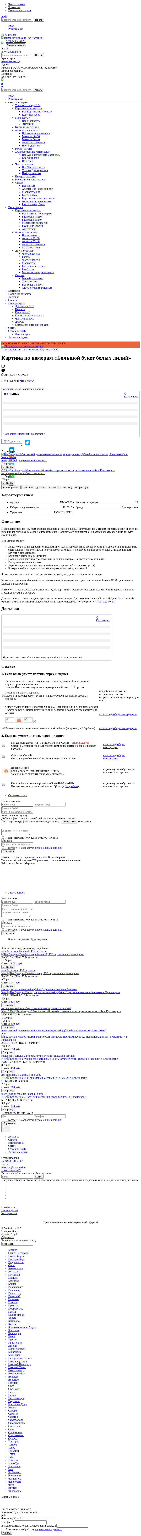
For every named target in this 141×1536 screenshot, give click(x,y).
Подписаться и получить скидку (23, 346)
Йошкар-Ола (15, 1308)
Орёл (11, 1385)
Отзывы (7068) (17, 330)
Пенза (11, 1392)
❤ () (4, 16)
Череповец (14, 1481)
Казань (12, 1311)
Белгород (13, 1280)
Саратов (13, 1416)
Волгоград (14, 1293)
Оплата (12, 300)
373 (15, 1001)
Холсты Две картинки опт (37, 188)
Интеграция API (11, 1170)
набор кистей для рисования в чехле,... (24, 460)
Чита (11, 1484)
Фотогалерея (22, 334)
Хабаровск (14, 1472)
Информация (16, 303)
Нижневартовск (17, 1361)
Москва (12, 1249)
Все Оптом (28, 185)
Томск (11, 1453)
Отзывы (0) (66, 487)
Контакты (14, 7)
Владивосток (16, 1262)
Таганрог (13, 1441)
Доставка (13, 296)
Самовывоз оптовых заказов (31, 324)
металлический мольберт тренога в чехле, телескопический (36, 1008)
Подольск (14, 1401)
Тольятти (13, 1450)
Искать (38, 20)
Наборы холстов (31, 173)
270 (15, 1106)
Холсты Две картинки (35, 170)
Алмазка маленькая (33, 142)
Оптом (20, 182)
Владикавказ (15, 1286)
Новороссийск (16, 1373)
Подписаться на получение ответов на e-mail (32, 837)
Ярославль (14, 1490)
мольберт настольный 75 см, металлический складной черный (38, 1055)
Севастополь (15, 1419)
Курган (12, 1339)
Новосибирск (16, 1256)
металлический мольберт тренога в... (23, 473)
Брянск (12, 1283)
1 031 (16, 963)
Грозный (13, 1382)
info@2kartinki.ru (11, 51)
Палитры (27, 161)
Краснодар (14, 1333)
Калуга (12, 1317)
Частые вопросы (24, 318)
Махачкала (14, 1351)
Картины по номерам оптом (38, 198)
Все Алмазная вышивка (36, 133)
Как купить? (22, 312)
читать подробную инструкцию (118, 714)
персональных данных (48, 847)
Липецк (12, 1345)
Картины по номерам (28, 108)
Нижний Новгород (19, 1364)
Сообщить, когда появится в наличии (23, 389)
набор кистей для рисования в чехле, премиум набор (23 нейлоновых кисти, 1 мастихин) (53, 1030)
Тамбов (12, 1444)
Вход (11, 25)
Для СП (19, 321)
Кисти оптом (29, 195)
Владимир (14, 1290)
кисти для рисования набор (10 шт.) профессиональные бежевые (39, 989)
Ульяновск (14, 1466)
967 (15, 982)
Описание (28, 487)
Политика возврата (19, 10)
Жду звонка (9, 1123)
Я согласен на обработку (34, 847)
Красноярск (15, 1342)
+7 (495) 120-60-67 (103, 601)
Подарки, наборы (25, 176)
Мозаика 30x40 (31, 139)
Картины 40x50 (31, 114)
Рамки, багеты (23, 148)
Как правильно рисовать (29, 315)
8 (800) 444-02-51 (16, 41)
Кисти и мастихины (27, 127)
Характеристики (11, 487)
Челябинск (14, 1478)
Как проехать (9, 1213)
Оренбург (14, 1388)
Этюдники (28, 123)
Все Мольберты (31, 120)
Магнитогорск (16, 1348)
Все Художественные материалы (41, 154)
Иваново (13, 1299)
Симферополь (16, 1422)
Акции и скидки (18, 337)
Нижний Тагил (17, 1367)
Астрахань (14, 1271)
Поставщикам (9, 1210)
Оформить (7, 1237)
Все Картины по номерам (37, 111)
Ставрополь (15, 1432)
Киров (12, 1324)
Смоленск (14, 1426)
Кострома (13, 1330)
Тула (11, 1456)
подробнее (72, 786)
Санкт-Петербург (18, 1252)
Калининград (16, 1314)
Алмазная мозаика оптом (36, 201)
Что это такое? (16, 4)
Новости (20, 309)
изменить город (10, 61)
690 (15, 1023)
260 (15, 1087)
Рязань (12, 1407)
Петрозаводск (16, 1398)
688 (15, 1049)
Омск (11, 1265)
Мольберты (22, 117)
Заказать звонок (15, 45)
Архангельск (15, 1268)
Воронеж (13, 1379)
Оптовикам (8, 1207)
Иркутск (13, 1305)
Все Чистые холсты (33, 167)
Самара (12, 1410)
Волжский (14, 1296)
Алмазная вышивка (27, 130)
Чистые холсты (24, 164)
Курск (11, 1336)
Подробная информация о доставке (24, 433)
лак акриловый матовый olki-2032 (21, 1074)
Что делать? (27, 380)
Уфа (10, 1469)
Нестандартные (31, 145)
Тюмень (13, 1460)
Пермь (12, 1395)
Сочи (11, 1429)
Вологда (13, 1376)
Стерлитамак (16, 1435)
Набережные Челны (20, 1358)
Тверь (11, 1447)
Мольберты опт (31, 191)
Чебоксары (14, 1475)
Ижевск (12, 1302)
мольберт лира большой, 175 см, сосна (23, 951)
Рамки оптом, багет (33, 204)
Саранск (13, 1413)
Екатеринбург (16, 1259)
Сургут (12, 1438)
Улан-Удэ (13, 1463)
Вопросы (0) (81, 487)
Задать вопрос (16, 892)
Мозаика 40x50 (31, 136)
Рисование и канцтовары (30, 179)
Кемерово (14, 1320)
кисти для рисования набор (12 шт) (22, 1093)
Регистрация (15, 28)
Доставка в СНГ (24, 306)
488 (15, 1068)
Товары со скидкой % (27, 105)
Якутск (12, 1487)
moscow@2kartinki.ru (13, 1167)
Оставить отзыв (17, 795)
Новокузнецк (16, 1370)
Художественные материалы (32, 151)
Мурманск (14, 1354)
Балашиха (14, 1274)
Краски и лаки (30, 157)
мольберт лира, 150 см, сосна (18, 970)
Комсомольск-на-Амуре (22, 1327)
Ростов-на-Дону (17, 1404)
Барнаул (13, 1277)
